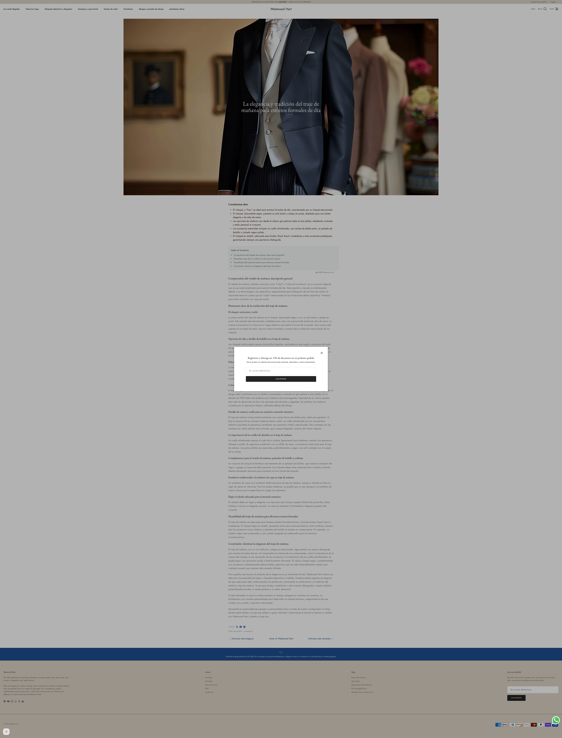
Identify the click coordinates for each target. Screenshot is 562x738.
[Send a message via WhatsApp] (556, 720)
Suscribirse (281, 379)
